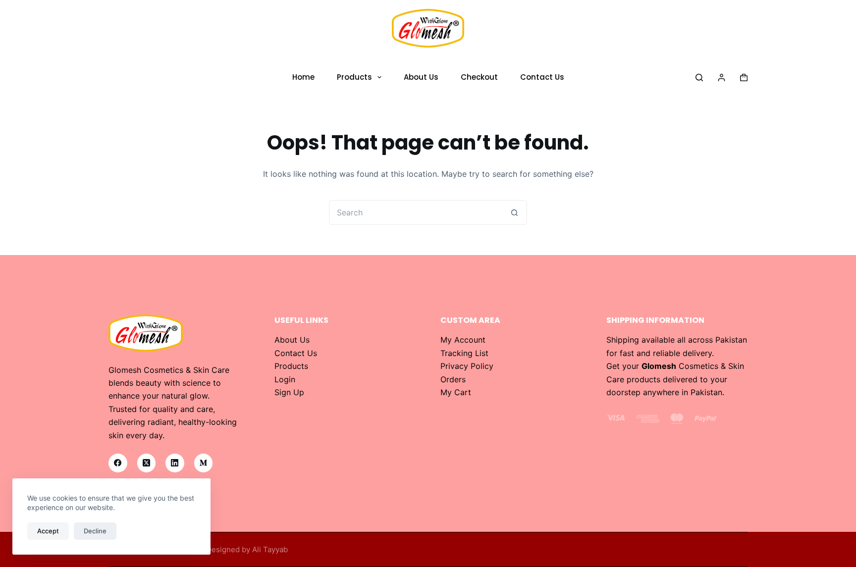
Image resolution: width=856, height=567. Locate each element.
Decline (95, 531)
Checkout (479, 77)
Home (303, 77)
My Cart (455, 392)
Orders (453, 379)
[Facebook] (117, 463)
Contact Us (542, 77)
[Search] (699, 77)
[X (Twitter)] (146, 463)
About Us (421, 77)
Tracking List (464, 353)
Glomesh (659, 366)
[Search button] (514, 212)
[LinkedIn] (174, 463)
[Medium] (203, 463)
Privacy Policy (466, 366)
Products (354, 77)
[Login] (721, 77)
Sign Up (289, 392)
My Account (462, 340)
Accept (48, 531)
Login (284, 379)
